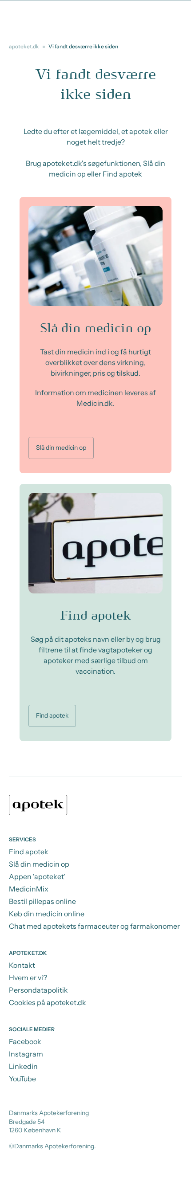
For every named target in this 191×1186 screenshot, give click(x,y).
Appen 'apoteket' (37, 876)
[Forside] (95, 806)
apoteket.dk (24, 46)
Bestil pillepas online (42, 901)
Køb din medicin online (46, 913)
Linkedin (23, 1066)
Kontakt (22, 965)
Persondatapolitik (38, 990)
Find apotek (52, 715)
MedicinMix (28, 888)
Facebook (25, 1041)
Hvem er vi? (28, 977)
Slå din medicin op (61, 448)
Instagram (26, 1053)
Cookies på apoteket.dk (47, 1002)
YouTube (22, 1078)
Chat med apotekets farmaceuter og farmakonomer (94, 926)
